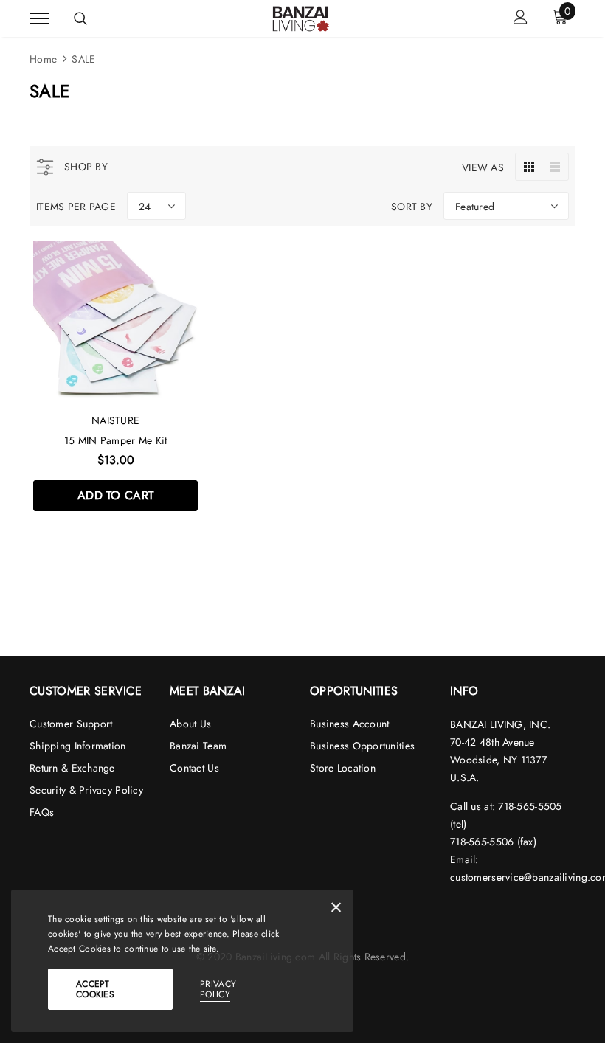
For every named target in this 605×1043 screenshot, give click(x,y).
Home (43, 59)
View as (483, 167)
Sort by (411, 206)
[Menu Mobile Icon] (39, 19)
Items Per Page (76, 206)
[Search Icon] (80, 18)
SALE (83, 59)
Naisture (115, 420)
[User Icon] (521, 19)
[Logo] (301, 17)
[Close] (336, 910)
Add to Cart (115, 495)
